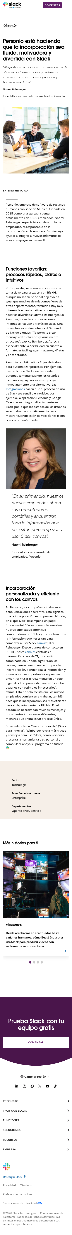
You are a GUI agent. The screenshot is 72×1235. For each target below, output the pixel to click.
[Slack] (12, 5)
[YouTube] (47, 1087)
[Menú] (67, 5)
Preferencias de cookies (17, 1194)
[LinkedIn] (16, 1087)
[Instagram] (24, 1087)
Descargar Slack (12, 1177)
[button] (30, 962)
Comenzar (52, 5)
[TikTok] (55, 1087)
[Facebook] (32, 1087)
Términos (26, 1185)
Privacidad (9, 1185)
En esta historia (15, 190)
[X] (40, 1087)
